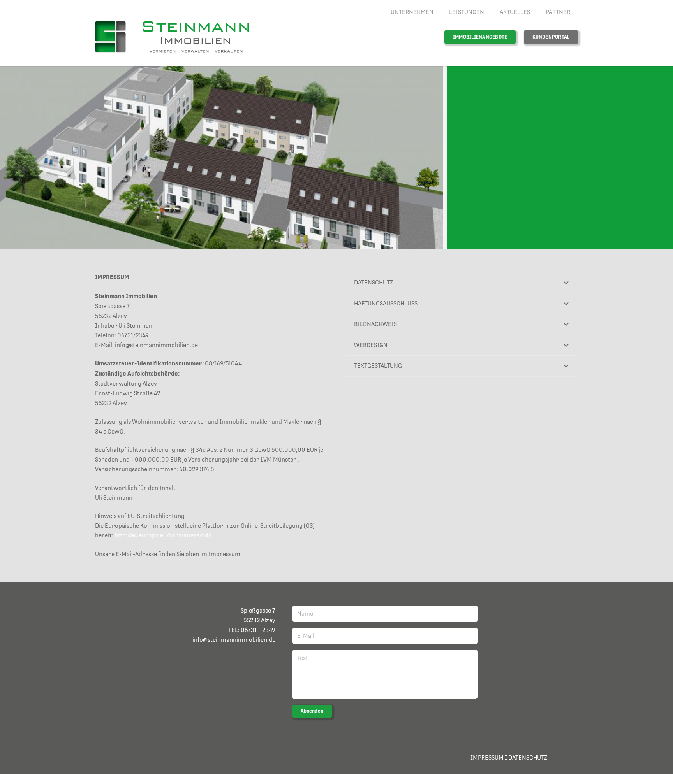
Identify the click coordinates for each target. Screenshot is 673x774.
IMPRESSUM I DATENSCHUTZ (508, 757)
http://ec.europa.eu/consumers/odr (163, 535)
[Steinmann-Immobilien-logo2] (172, 37)
